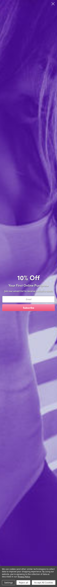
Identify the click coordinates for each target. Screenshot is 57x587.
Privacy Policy (24, 576)
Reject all (23, 582)
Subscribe (28, 307)
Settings (8, 582)
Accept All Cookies (43, 582)
